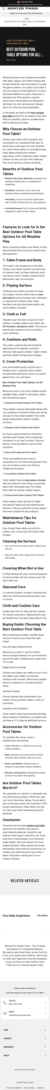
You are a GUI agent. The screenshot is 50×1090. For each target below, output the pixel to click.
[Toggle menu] (3, 8)
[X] (30, 1062)
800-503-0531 (27, 2)
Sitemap (40, 1088)
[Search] (42, 8)
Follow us (42, 915)
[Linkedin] (34, 1062)
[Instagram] (15, 1062)
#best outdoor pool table (20, 40)
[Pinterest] (25, 1062)
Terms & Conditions (14, 1088)
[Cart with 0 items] (47, 8)
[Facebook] (20, 1062)
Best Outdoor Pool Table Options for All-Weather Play (23, 52)
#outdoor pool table (17, 43)
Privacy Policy (29, 1088)
